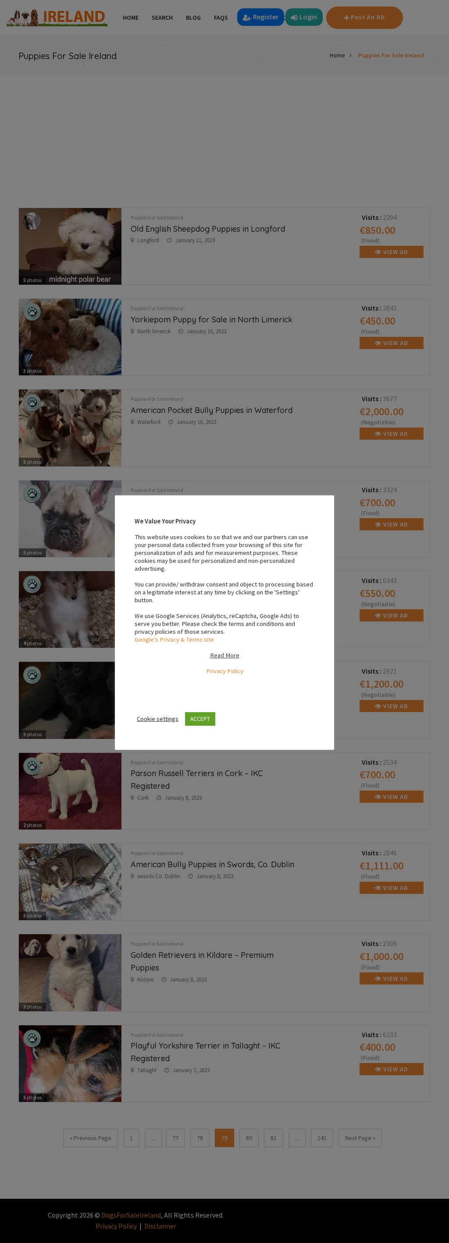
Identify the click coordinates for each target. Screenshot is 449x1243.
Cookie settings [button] (157, 719)
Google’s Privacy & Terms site (174, 639)
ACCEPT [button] (200, 719)
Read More (224, 655)
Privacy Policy (224, 671)
